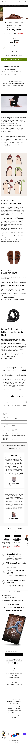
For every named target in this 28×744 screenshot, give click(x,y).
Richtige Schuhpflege (14, 715)
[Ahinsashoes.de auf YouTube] (15, 663)
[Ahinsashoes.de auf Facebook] (12, 663)
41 (20, 47)
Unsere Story (14, 675)
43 (12, 51)
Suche (14, 668)
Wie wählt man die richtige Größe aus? (14, 55)
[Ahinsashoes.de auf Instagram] (9, 663)
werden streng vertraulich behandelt (14, 660)
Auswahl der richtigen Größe (14, 710)
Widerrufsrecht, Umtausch (14, 701)
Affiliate (14, 717)
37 (4, 47)
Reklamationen (14, 703)
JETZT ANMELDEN (14, 655)
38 (8, 47)
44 (16, 51)
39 (12, 47)
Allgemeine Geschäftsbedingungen (14, 699)
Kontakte (14, 680)
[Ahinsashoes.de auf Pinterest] (17, 663)
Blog (14, 670)
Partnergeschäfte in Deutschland (14, 673)
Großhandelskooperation (14, 712)
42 (24, 47)
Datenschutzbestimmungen (14, 706)
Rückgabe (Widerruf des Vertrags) (14, 684)
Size (13, 45)
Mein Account (14, 682)
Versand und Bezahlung (14, 708)
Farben (14, 38)
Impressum (14, 696)
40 (16, 47)
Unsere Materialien (14, 677)
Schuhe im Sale (17, 25)
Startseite (9, 25)
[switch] (3, 737)
